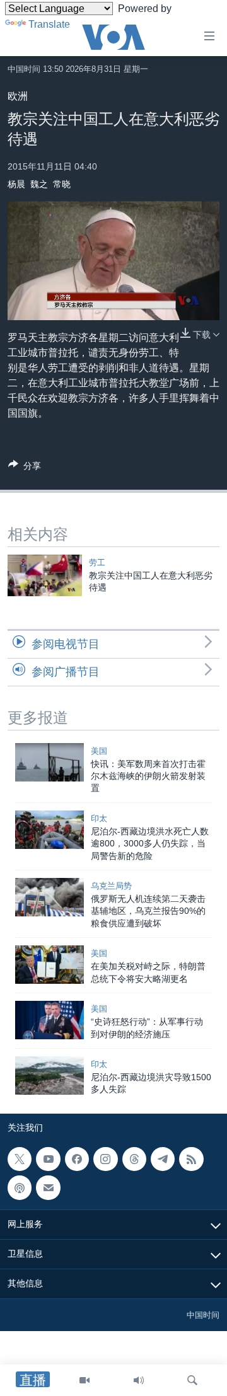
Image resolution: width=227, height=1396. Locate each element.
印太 (99, 818)
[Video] (84, 1380)
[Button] (24, 468)
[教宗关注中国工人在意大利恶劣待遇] (45, 575)
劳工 (97, 562)
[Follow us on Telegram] (163, 1159)
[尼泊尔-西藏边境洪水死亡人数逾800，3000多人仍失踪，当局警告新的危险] (49, 829)
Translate (49, 24)
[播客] (20, 1187)
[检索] (192, 1380)
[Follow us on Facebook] (77, 1159)
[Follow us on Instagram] (105, 1159)
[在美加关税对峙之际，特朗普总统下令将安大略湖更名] (49, 964)
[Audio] (139, 1380)
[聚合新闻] (191, 1159)
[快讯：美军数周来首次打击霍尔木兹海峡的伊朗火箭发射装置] (49, 762)
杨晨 (16, 184)
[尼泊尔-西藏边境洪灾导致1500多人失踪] (49, 1075)
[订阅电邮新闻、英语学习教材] (48, 1187)
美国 (99, 751)
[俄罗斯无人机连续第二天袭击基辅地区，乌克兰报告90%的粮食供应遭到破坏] (49, 897)
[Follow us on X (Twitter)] (20, 1159)
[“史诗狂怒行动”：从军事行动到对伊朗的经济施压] (49, 1020)
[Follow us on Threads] (134, 1159)
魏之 (39, 184)
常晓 (62, 184)
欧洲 (18, 96)
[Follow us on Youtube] (48, 1159)
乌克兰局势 (111, 886)
